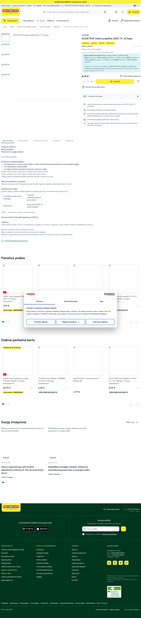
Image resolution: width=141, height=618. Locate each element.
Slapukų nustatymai (69, 322)
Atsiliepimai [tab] (69, 141)
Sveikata (6, 457)
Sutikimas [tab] (39, 301)
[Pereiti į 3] (8, 321)
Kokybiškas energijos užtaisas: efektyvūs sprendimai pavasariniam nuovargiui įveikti (69, 468)
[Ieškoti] (44, 12)
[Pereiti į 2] (6, 321)
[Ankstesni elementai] (131, 322)
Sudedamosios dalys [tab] (40, 141)
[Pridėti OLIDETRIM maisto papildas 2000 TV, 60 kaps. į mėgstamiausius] (138, 81)
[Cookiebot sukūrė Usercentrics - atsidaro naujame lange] (106, 294)
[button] (101, 5)
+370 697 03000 (133, 509)
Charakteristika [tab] (23, 141)
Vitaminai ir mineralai (44, 27)
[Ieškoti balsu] (104, 12)
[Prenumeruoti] (123, 528)
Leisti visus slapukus (100, 322)
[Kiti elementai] (137, 322)
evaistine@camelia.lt (118, 553)
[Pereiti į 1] (3, 321)
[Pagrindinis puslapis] (10, 11)
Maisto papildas (87, 46)
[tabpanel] (70, 193)
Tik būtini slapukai (40, 322)
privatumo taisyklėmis (109, 534)
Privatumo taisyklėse (99, 314)
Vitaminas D (57, 27)
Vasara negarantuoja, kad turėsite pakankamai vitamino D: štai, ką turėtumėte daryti (22, 470)
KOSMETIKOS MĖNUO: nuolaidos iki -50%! (70, 2)
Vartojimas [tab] (56, 141)
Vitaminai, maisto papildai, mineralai (26, 27)
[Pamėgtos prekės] (122, 12)
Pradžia (12, 27)
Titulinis (5, 27)
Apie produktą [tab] (8, 141)
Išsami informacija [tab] (70, 301)
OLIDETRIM (85, 35)
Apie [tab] (101, 301)
